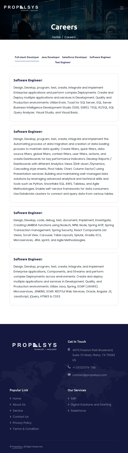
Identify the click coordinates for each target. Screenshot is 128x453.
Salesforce (78, 411)
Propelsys (17, 446)
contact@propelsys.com (89, 375)
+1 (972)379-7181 (84, 367)
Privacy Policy (22, 423)
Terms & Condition (26, 429)
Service (18, 411)
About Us (19, 404)
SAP (73, 398)
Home (56, 37)
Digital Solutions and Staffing (91, 404)
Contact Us (21, 417)
